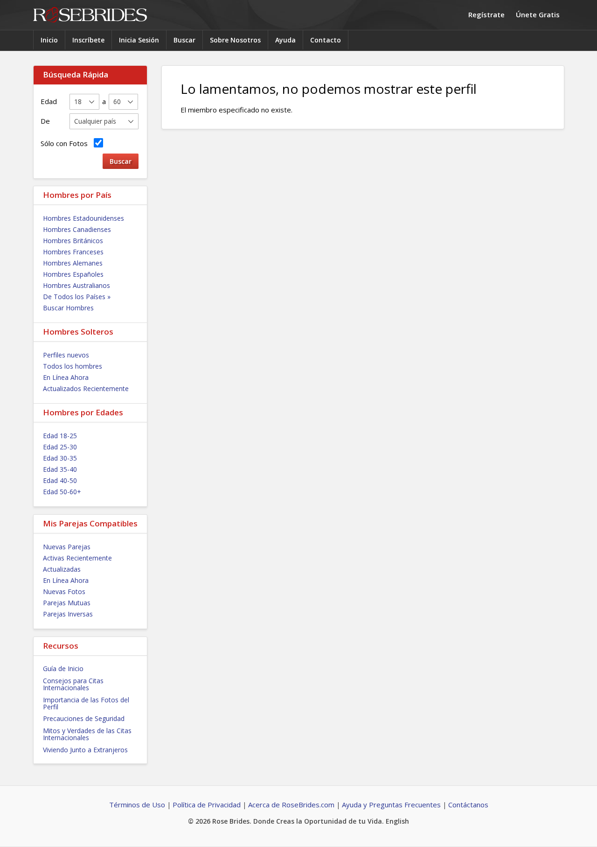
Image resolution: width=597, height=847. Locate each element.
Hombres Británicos (73, 240)
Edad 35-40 (60, 469)
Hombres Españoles (73, 274)
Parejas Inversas (68, 613)
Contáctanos (468, 804)
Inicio (49, 39)
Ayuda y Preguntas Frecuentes (391, 804)
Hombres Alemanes (73, 263)
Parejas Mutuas (66, 602)
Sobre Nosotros (235, 39)
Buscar (184, 39)
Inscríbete (88, 39)
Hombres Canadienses (77, 229)
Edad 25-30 (60, 446)
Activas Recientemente (77, 557)
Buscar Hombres (68, 307)
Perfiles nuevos (66, 354)
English (397, 821)
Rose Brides (90, 15)
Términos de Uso (137, 804)
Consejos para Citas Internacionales (73, 684)
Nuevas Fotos (64, 591)
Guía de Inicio (63, 668)
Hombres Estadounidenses (83, 218)
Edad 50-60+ (62, 491)
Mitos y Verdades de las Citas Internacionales (87, 734)
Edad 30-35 (60, 458)
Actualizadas (62, 569)
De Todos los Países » (77, 296)
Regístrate (486, 14)
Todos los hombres (72, 366)
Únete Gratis (538, 14)
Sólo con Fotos (66, 143)
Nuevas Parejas (66, 546)
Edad (49, 101)
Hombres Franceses (73, 251)
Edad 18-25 (60, 435)
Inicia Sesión (139, 39)
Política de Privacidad (207, 804)
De (45, 121)
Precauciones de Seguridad (84, 718)
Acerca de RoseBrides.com (291, 804)
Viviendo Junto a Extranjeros (85, 749)
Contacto (325, 39)
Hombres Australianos (76, 285)
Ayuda (285, 39)
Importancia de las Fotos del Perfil (86, 703)
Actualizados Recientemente (86, 388)
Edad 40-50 (60, 480)
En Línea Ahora (66, 377)
